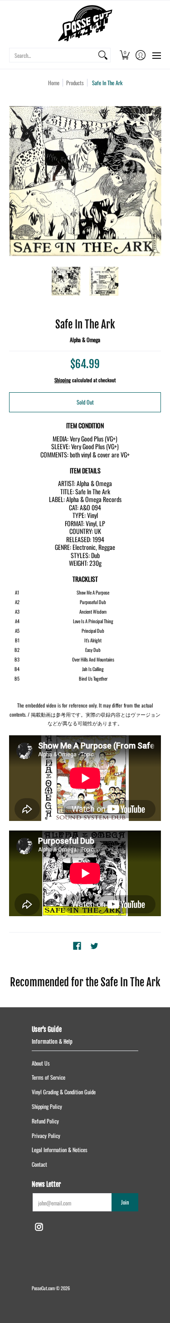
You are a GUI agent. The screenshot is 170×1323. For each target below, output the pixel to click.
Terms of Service (48, 1077)
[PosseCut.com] (85, 23)
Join (125, 1202)
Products (75, 82)
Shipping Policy (47, 1106)
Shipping (62, 380)
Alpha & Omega (85, 339)
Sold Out (85, 402)
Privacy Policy (46, 1135)
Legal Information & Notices (59, 1149)
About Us (41, 1063)
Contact (39, 1164)
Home (53, 82)
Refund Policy (45, 1121)
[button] (124, 55)
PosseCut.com (43, 1288)
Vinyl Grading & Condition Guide (64, 1091)
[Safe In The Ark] (66, 281)
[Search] (103, 55)
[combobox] (53, 55)
